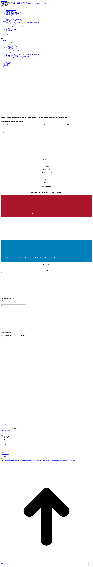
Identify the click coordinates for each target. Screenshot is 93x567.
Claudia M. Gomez (5, 424)
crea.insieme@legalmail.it (24, 469)
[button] (46, 38)
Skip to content (4, 1)
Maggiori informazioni (5, 430)
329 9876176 (3, 449)
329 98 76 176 (15, 2)
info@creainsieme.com (22, 2)
